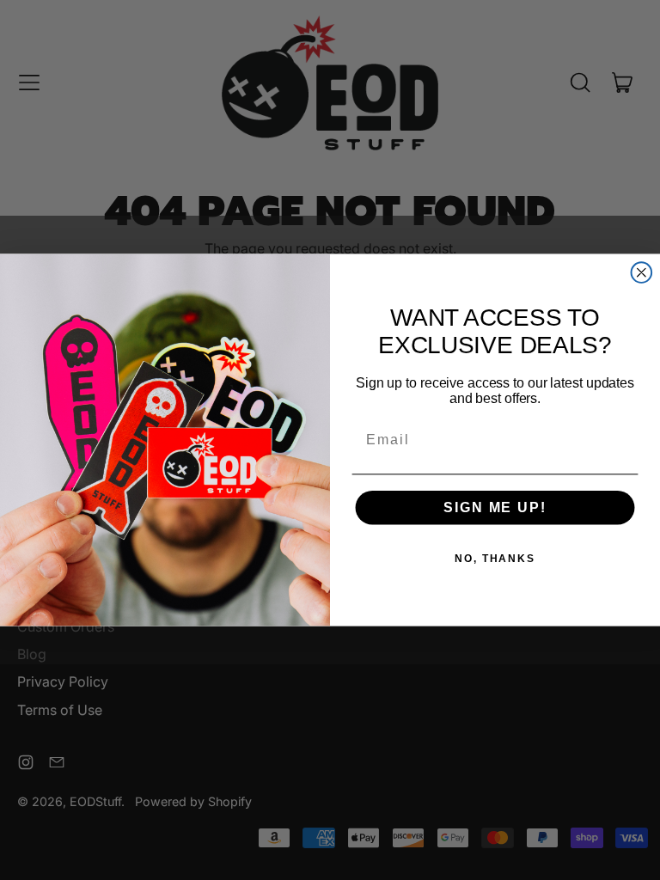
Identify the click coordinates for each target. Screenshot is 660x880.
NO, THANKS (495, 559)
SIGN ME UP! (494, 507)
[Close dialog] (642, 272)
